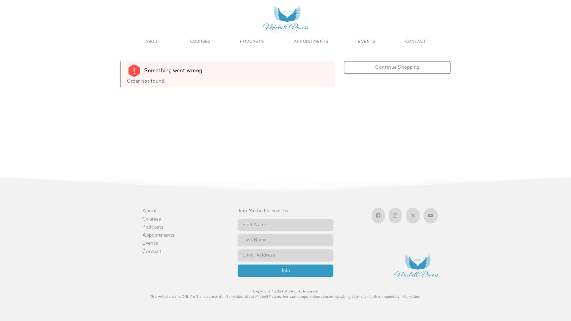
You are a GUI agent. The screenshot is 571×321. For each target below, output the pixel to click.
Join (285, 270)
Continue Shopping (397, 67)
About (152, 42)
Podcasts (252, 42)
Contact (415, 42)
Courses (200, 42)
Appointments (311, 42)
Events (366, 42)
